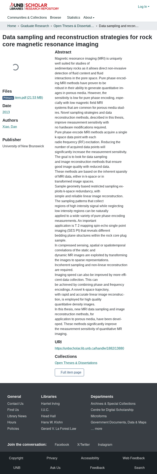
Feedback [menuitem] (97, 467)
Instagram (105, 444)
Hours (11, 422)
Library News (17, 416)
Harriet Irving (50, 403)
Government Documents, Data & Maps (118, 422)
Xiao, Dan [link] (9, 126)
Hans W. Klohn (52, 422)
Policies (13, 428)
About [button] (88, 17)
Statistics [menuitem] (73, 17)
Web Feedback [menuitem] (134, 458)
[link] (26, 97)
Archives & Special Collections (113, 403)
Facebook (62, 444)
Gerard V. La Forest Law (58, 428)
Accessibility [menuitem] (90, 458)
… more (96, 428)
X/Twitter (83, 444)
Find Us (13, 409)
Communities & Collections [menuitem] (27, 17)
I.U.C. (45, 409)
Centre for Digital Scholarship (112, 409)
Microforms (99, 416)
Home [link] (11, 26)
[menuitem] (57, 18)
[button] (34, 7)
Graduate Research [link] (35, 26)
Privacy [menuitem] (52, 458)
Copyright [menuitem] (16, 458)
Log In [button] (143, 6)
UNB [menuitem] (16, 467)
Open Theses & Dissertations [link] (74, 26)
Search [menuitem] (139, 467)
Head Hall (48, 416)
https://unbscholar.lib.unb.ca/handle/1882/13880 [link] (89, 348)
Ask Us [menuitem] (55, 467)
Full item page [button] (70, 372)
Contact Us (15, 403)
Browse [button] (55, 17)
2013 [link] (6, 112)
